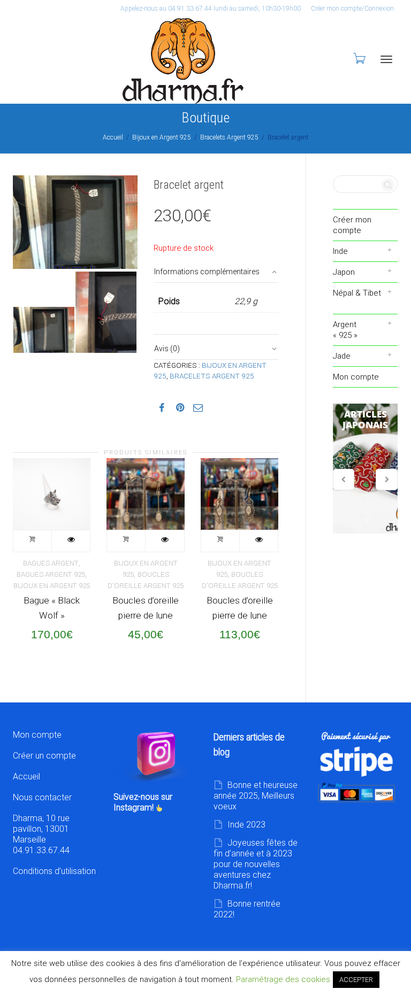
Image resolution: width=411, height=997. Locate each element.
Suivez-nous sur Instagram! (142, 802)
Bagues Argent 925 (51, 574)
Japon (344, 272)
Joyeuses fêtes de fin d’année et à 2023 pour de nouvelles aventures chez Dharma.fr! (256, 864)
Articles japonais (365, 469)
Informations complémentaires (207, 271)
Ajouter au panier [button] (32, 541)
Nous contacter (42, 797)
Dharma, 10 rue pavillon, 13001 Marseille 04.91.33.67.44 (41, 834)
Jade (342, 356)
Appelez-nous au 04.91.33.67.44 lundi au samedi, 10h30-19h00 (210, 8)
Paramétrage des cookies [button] (283, 979)
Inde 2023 (246, 825)
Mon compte (356, 377)
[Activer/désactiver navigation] (386, 59)
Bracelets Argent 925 (229, 137)
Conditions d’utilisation (54, 871)
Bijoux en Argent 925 (161, 137)
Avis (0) (167, 348)
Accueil (113, 137)
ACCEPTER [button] (356, 980)
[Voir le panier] (358, 58)
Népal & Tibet (357, 293)
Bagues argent (51, 563)
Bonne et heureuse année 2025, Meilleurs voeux (256, 795)
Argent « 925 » (345, 330)
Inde (340, 251)
